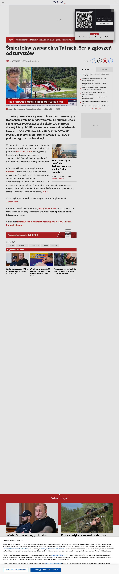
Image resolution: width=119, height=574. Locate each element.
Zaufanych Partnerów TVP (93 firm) (52, 549)
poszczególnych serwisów (59, 555)
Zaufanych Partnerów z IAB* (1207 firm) (16, 549)
